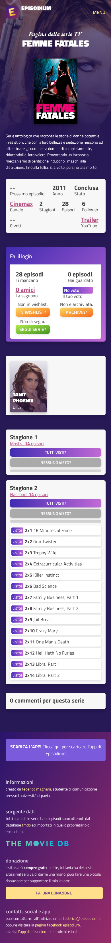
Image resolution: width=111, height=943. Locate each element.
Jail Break (38, 619)
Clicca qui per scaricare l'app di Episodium (55, 750)
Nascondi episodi (29, 494)
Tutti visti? (55, 452)
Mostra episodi (27, 443)
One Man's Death (47, 641)
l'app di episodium (33, 931)
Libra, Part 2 (42, 675)
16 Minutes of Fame (48, 530)
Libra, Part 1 (42, 664)
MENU (99, 12)
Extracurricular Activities (53, 563)
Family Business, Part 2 (52, 608)
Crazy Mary (41, 630)
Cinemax (21, 203)
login (26, 256)
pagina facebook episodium (57, 925)
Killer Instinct (42, 574)
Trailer (89, 219)
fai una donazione (54, 893)
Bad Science (41, 586)
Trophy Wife (40, 552)
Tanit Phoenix (23, 398)
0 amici (25, 289)
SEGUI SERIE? (32, 329)
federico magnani (36, 789)
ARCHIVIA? (76, 312)
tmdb (26, 825)
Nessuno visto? (55, 463)
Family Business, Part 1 (52, 597)
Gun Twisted (41, 541)
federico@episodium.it (82, 918)
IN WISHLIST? (32, 312)
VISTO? (17, 530)
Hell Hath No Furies (49, 652)
